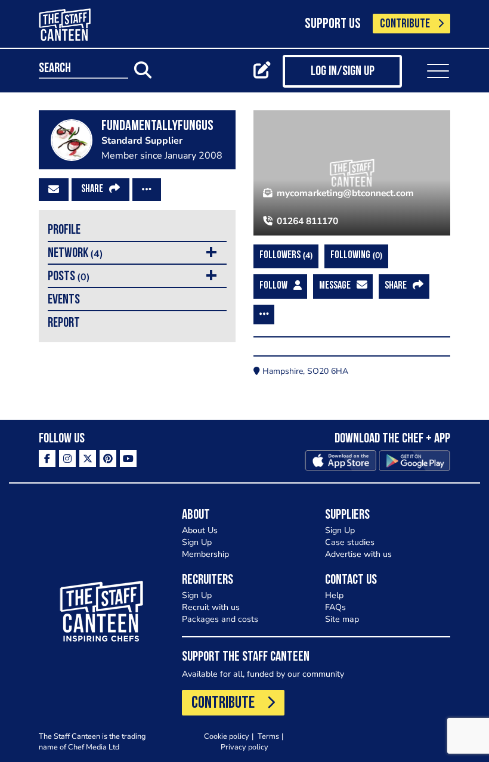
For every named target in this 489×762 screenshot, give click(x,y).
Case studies (350, 542)
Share (92, 189)
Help (334, 595)
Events (64, 300)
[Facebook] (47, 458)
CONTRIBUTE (405, 24)
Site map (342, 619)
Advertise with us (358, 554)
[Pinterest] (108, 458)
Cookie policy (226, 736)
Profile (64, 230)
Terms (268, 736)
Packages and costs (220, 619)
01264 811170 (306, 221)
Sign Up (197, 542)
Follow (273, 286)
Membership (205, 554)
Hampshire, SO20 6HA (304, 371)
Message (335, 286)
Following (355, 255)
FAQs (335, 607)
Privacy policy (244, 747)
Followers (284, 255)
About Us (200, 530)
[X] (87, 458)
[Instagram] (67, 458)
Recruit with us (211, 607)
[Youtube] (128, 458)
